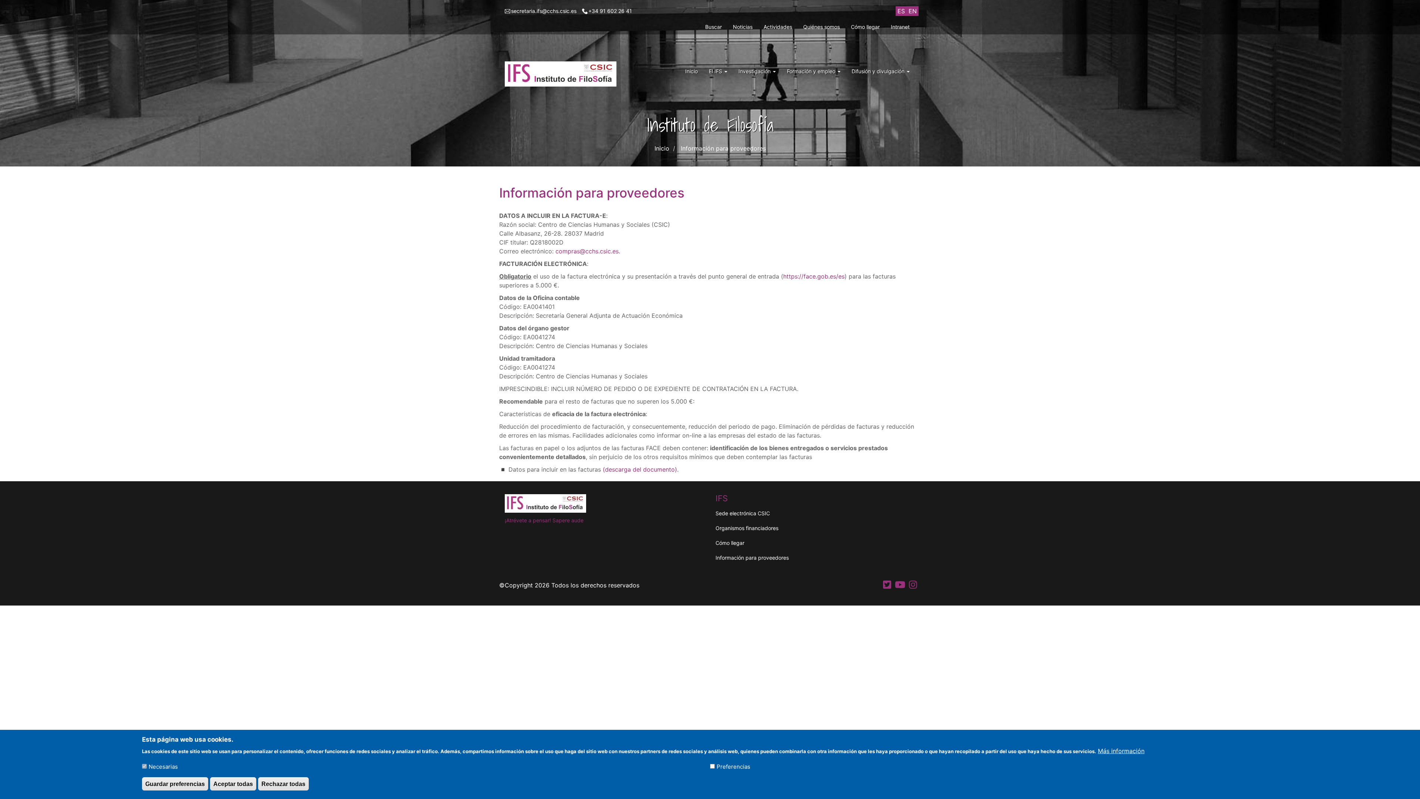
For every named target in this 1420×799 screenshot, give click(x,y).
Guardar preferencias (175, 784)
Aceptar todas (233, 784)
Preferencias (733, 766)
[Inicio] (563, 74)
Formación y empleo (812, 71)
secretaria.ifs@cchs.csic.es (544, 11)
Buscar (713, 27)
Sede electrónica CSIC (743, 513)
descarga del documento (640, 469)
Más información (1121, 750)
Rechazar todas (283, 784)
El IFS (716, 71)
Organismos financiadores (747, 528)
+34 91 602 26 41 (610, 11)
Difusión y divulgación (879, 71)
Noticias (743, 27)
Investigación (755, 71)
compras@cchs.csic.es (587, 251)
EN (913, 11)
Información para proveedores (752, 557)
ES (901, 11)
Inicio (691, 71)
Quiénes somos (821, 27)
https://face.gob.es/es (814, 276)
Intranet (900, 27)
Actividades (778, 27)
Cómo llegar (865, 27)
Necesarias (163, 766)
